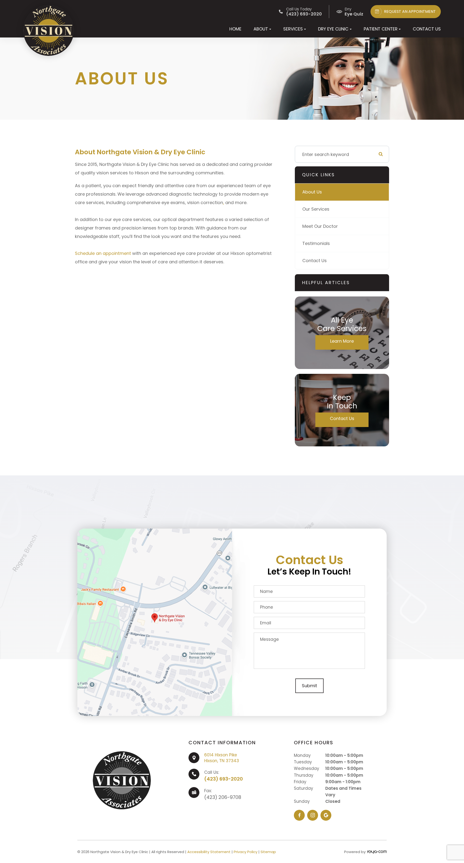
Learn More (342, 341)
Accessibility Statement (209, 851)
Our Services (315, 209)
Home (235, 29)
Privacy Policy (245, 851)
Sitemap (268, 851)
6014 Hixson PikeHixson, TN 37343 (221, 758)
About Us (312, 192)
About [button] (261, 29)
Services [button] (293, 29)
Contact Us (427, 29)
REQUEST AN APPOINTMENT (410, 11)
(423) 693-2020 (223, 778)
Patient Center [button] (381, 29)
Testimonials (316, 243)
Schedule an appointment (103, 253)
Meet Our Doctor (320, 226)
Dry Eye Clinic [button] (333, 29)
